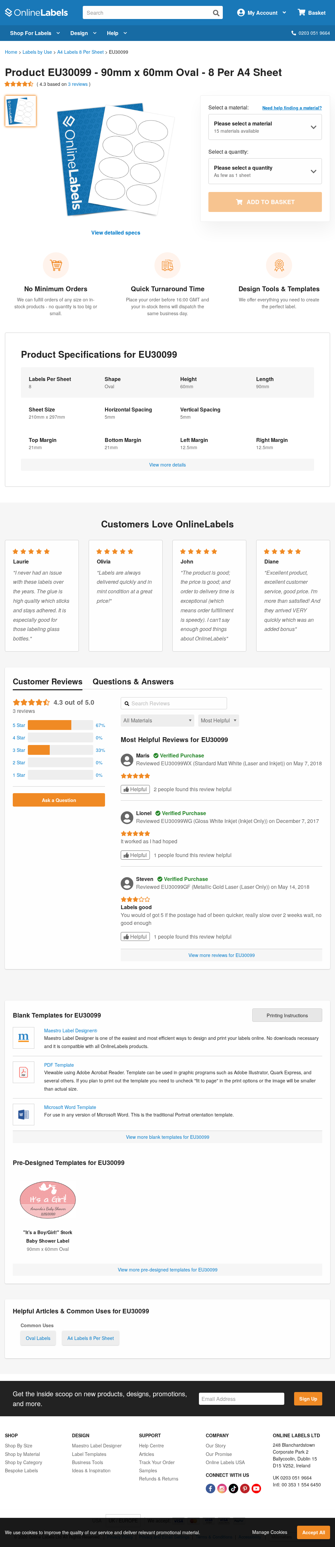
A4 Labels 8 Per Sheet (80, 51)
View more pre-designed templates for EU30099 (168, 1269)
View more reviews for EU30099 (221, 955)
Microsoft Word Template (70, 1107)
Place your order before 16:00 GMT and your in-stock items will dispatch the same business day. (167, 306)
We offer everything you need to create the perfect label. (279, 303)
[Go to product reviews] (19, 84)
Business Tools (87, 1462)
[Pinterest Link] (245, 1487)
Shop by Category (23, 1462)
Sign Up (308, 1398)
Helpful (138, 789)
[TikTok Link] (234, 1487)
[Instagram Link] (222, 1487)
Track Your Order (157, 1462)
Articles (146, 1454)
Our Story (216, 1445)
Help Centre (151, 1445)
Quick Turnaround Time (167, 288)
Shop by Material (22, 1454)
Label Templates (89, 1454)
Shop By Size (18, 1445)
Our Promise (219, 1454)
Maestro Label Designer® (70, 1030)
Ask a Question (59, 800)
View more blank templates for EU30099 (167, 1137)
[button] (59, 725)
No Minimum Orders (55, 288)
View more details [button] (167, 464)
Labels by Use (37, 51)
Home (11, 51)
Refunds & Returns (158, 1478)
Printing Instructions (287, 1015)
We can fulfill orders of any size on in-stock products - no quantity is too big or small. (55, 306)
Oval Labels (38, 1338)
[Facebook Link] (211, 1487)
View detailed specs (115, 232)
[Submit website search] (216, 13)
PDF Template (59, 1064)
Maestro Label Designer (97, 1445)
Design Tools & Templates (279, 288)
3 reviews (78, 84)
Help (112, 33)
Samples (148, 1470)
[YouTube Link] (256, 1487)
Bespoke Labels (21, 1470)
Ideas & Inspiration (91, 1470)
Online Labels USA (225, 1462)
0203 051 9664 (314, 32)
